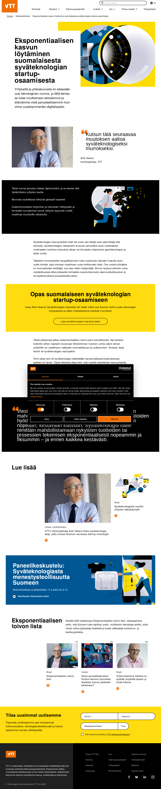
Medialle (135, 765)
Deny (47, 419)
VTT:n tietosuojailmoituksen (118, 734)
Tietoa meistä (128, 9)
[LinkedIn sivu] (144, 777)
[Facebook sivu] (129, 777)
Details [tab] (80, 377)
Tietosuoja (90, 770)
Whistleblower (114, 770)
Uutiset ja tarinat (139, 754)
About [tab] (115, 377)
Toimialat (36, 9)
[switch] (67, 409)
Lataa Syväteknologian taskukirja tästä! (80, 321)
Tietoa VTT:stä (92, 754)
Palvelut (53, 9)
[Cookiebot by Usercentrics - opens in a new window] (120, 368)
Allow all (114, 419)
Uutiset (96, 9)
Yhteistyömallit (138, 759)
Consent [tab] (45, 377)
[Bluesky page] (136, 777)
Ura (111, 9)
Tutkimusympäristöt (75, 9)
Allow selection (80, 419)
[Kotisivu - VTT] (10, 6)
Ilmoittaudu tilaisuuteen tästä (33, 596)
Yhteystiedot (150, 9)
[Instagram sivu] (152, 777)
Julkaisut (89, 765)
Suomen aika (137, 770)
